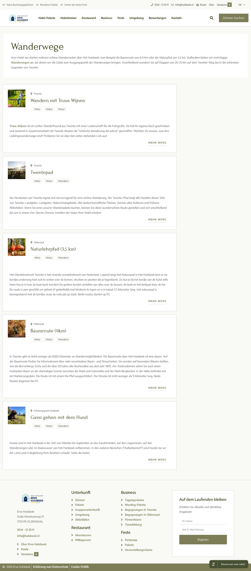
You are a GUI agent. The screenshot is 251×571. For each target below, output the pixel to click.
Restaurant (89, 18)
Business (106, 18)
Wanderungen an (22, 62)
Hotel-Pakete (46, 18)
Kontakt (176, 18)
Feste (120, 18)
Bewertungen (157, 18)
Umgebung (136, 18)
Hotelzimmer (68, 18)
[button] (211, 18)
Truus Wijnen (18, 126)
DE (240, 4)
